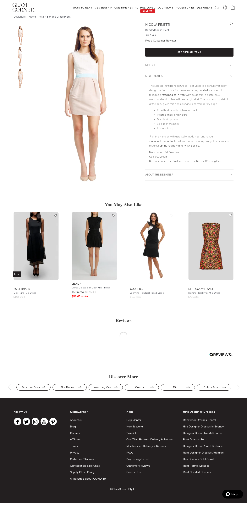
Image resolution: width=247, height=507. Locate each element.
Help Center (133, 420)
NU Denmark (22, 288)
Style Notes (154, 75)
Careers (75, 433)
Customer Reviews (138, 465)
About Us (76, 420)
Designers (204, 7)
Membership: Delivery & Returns (146, 446)
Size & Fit (151, 64)
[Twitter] (26, 421)
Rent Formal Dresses (196, 465)
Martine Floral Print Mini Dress (204, 292)
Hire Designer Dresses (199, 412)
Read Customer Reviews (161, 40)
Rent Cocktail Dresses (197, 472)
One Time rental (126, 7)
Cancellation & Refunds (85, 465)
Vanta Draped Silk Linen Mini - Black (91, 287)
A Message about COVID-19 (88, 478)
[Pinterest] (53, 421)
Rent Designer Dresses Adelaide (203, 452)
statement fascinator (161, 141)
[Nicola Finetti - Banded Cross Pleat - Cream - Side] (19, 57)
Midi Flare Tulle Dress (25, 292)
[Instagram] (35, 421)
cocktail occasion (209, 90)
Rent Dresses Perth (195, 439)
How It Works (135, 426)
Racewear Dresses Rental (199, 420)
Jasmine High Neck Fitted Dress (147, 292)
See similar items (189, 52)
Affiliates (75, 439)
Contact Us (133, 472)
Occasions (165, 7)
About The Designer (159, 174)
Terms (74, 446)
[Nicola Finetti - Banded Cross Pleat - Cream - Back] (19, 78)
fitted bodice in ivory (173, 94)
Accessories (185, 7)
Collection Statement (83, 459)
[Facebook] (17, 421)
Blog (73, 426)
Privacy (74, 452)
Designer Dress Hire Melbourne (202, 433)
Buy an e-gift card (137, 459)
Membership (103, 7)
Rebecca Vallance (201, 288)
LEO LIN (76, 283)
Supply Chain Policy (82, 472)
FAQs (129, 452)
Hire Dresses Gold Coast (198, 459)
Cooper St (137, 288)
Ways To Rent (82, 7)
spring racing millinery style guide (179, 145)
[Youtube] (44, 421)
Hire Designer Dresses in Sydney (203, 426)
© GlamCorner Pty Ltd (123, 489)
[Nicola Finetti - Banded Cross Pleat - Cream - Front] (19, 35)
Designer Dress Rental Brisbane (203, 446)
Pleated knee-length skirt (172, 114)
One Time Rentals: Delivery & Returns (149, 439)
